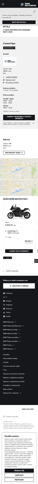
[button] (2, 4)
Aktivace (19, 182)
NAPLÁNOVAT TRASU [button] (12, 153)
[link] (19, 77)
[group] (19, 228)
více (14, 225)
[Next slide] (11, 258)
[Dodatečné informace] (17, 231)
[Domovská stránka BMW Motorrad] (28, 4)
